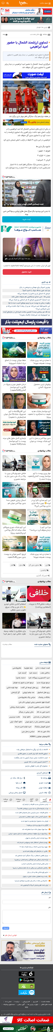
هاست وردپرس (14, 717)
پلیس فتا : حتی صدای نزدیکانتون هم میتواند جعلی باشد (30, 297)
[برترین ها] (23, 3)
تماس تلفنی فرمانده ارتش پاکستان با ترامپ (34, 864)
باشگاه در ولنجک (44, 697)
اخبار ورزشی (26, 1001)
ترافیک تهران (43, 787)
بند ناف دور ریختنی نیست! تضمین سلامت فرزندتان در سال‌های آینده (26, 312)
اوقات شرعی (43, 792)
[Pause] (4, 204)
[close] (2, 1014)
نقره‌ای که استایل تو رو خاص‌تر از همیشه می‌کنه (33, 293)
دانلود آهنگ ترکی (16, 721)
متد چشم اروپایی (28, 692)
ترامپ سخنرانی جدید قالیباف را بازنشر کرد (35, 804)
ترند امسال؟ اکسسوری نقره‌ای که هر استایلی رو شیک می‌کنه (29, 300)
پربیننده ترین (18, 800)
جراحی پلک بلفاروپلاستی (26, 697)
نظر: (49, 907)
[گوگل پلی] (26, 980)
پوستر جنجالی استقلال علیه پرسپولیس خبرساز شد (32, 842)
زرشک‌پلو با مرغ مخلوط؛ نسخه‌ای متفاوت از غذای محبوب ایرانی (27, 834)
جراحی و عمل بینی (28, 731)
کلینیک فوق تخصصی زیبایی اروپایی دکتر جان (34, 702)
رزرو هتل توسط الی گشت (29, 687)
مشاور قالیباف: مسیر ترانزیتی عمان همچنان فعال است (31, 813)
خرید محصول (26, 272)
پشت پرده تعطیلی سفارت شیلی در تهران (35, 876)
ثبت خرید (26, 219)
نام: (49, 897)
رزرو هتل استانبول (43, 692)
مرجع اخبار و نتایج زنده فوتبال (23, 682)
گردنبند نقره (22, 673)
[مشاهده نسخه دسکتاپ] (3, 3)
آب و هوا (19, 783)
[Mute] (8, 204)
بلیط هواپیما (28, 668)
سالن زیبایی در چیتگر (26, 712)
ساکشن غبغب (45, 673)
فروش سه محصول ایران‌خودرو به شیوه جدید (34, 821)
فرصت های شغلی (46, 1004)
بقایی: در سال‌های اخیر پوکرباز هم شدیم (35, 851)
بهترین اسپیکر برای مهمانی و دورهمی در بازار (34, 287)
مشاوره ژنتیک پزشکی (17, 707)
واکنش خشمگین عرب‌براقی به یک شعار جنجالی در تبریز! (30, 868)
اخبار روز (35, 1001)
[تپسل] (3, 177)
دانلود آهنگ (45, 687)
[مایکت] (26, 993)
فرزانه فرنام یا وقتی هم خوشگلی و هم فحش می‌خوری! (31, 860)
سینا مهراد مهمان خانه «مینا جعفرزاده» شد (34, 829)
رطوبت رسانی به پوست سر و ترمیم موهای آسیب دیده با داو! (29, 303)
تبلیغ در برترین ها (33, 1004)
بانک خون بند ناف (44, 731)
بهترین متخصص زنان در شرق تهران (37, 721)
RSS (26, 1007)
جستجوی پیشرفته (9, 1004)
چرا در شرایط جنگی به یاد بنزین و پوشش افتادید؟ (32, 808)
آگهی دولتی (21, 1004)
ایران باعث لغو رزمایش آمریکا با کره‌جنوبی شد (34, 885)
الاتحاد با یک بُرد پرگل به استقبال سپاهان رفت (32, 749)
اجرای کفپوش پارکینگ (42, 726)
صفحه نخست (45, 1001)
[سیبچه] (26, 974)
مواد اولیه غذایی (12, 687)
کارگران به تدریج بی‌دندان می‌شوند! (37, 825)
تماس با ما (8, 1001)
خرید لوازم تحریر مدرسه (23, 726)
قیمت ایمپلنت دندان (43, 668)
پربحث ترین (5, 800)
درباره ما (17, 1001)
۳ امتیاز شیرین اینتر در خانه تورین (36, 762)
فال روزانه (19, 787)
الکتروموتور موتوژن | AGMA (40, 736)
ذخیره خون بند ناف (43, 712)
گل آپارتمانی (15, 692)
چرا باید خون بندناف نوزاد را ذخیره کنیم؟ (36, 290)
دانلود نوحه (26, 717)
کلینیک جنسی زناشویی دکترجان (39, 707)
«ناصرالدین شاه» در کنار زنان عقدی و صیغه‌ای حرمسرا (31, 881)
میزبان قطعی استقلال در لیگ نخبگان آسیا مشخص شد (31, 855)
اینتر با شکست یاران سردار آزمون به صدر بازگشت (31, 758)
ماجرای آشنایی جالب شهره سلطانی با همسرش (33, 817)
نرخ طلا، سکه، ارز (16, 778)
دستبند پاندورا (20, 677)
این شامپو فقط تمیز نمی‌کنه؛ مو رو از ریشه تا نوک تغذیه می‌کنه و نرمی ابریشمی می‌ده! (28, 307)
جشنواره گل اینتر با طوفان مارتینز (36, 766)
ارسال (6, 928)
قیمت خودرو (43, 783)
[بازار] (26, 987)
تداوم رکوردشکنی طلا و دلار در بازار (37, 872)
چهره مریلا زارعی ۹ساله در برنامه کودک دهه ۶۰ (33, 847)
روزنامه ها (44, 778)
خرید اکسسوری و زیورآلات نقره (39, 677)
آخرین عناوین (45, 800)
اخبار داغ (31, 800)
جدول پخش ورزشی (15, 792)
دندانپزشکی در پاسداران (41, 717)
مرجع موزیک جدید (43, 682)
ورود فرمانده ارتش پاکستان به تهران (36, 838)
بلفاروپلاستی (17, 668)
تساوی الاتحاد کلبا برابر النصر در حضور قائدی (33, 753)
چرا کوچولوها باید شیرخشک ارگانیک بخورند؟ (35, 315)
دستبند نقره (33, 673)
